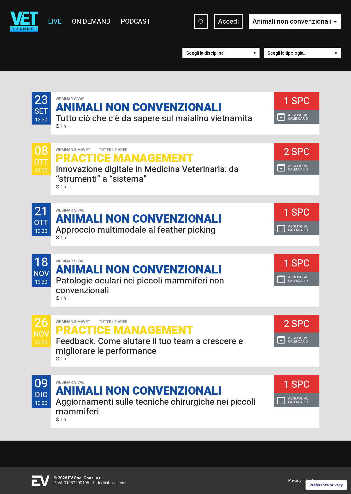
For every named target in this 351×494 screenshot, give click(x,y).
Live (55, 21)
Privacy (294, 481)
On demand (91, 21)
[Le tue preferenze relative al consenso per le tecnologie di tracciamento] (326, 485)
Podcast (136, 21)
